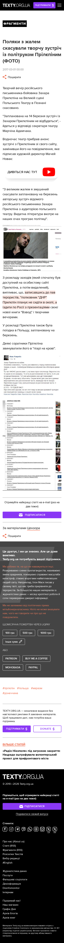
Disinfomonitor (11, 888)
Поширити (14, 77)
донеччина (11, 693)
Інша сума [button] (11, 641)
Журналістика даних (15, 871)
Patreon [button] (11, 658)
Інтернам (8, 892)
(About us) (18, 841)
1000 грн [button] (46, 633)
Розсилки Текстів (13, 854)
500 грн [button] (27, 633)
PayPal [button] (33, 667)
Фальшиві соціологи (15, 879)
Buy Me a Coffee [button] (36, 658)
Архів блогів (10, 913)
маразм (37, 688)
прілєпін (9, 688)
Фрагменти (9, 850)
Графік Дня (9, 909)
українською (25, 931)
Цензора (33, 528)
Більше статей (14, 744)
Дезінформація (12, 883)
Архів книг (9, 917)
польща (24, 688)
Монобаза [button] (12, 667)
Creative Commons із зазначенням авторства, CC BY (36, 928)
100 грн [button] (9, 633)
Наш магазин (10, 904)
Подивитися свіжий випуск (32, 814)
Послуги (8, 875)
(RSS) (13, 845)
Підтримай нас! (12, 900)
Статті (6, 845)
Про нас (7, 841)
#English (7, 862)
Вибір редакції (11, 858)
